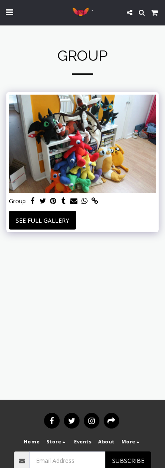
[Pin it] (53, 201)
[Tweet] (43, 201)
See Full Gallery (42, 220)
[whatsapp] (84, 201)
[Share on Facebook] (32, 201)
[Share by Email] (74, 201)
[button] (9, 12)
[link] (95, 201)
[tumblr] (64, 201)
